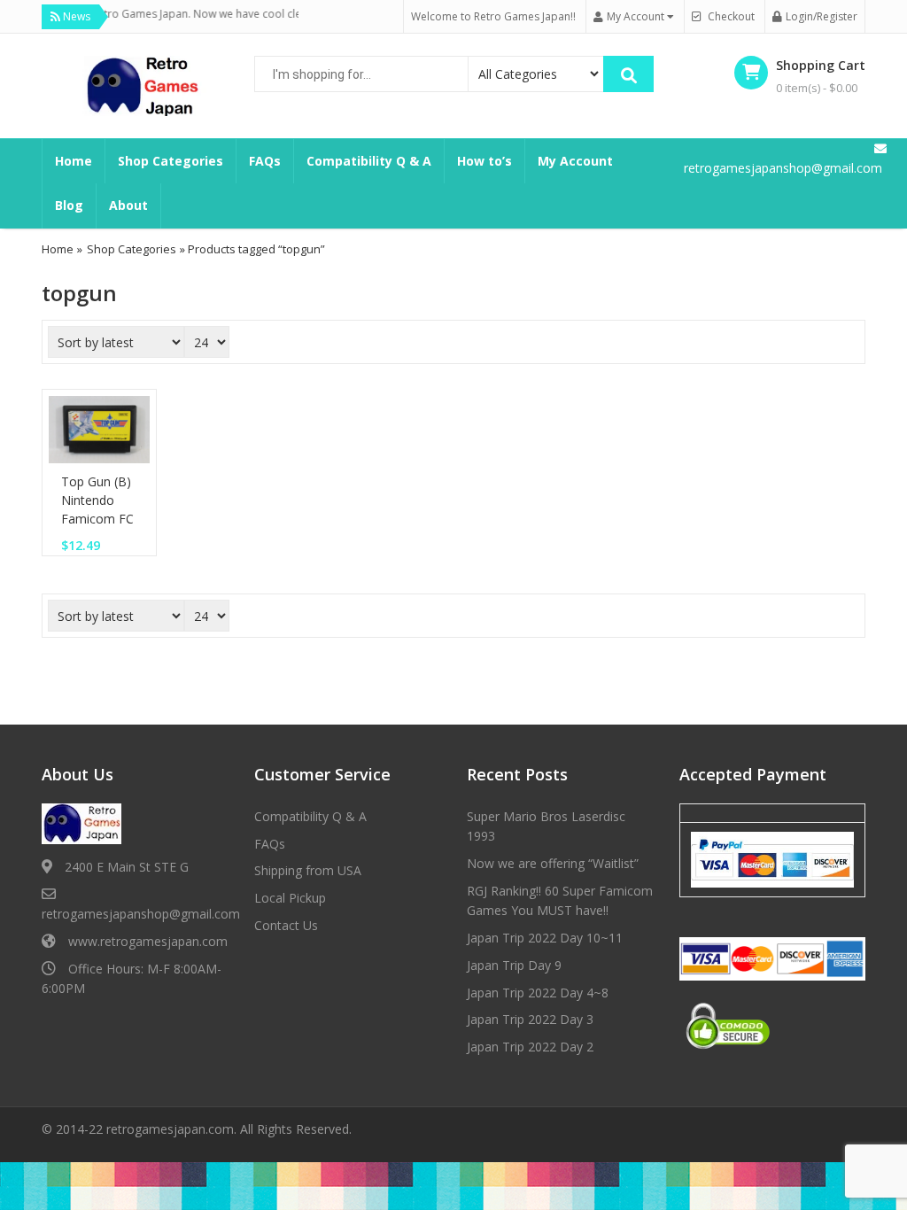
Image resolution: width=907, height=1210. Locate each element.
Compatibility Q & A (368, 160)
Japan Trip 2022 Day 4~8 (538, 992)
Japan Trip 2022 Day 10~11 (545, 937)
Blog (69, 205)
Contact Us (286, 925)
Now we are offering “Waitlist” (553, 863)
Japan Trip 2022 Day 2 (530, 1046)
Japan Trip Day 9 (514, 965)
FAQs (265, 160)
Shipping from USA (307, 870)
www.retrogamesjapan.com (148, 941)
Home (73, 160)
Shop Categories (170, 160)
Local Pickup (290, 897)
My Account (575, 160)
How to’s (484, 160)
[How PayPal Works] (772, 858)
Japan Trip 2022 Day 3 (530, 1019)
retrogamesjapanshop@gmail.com (141, 913)
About (128, 205)
